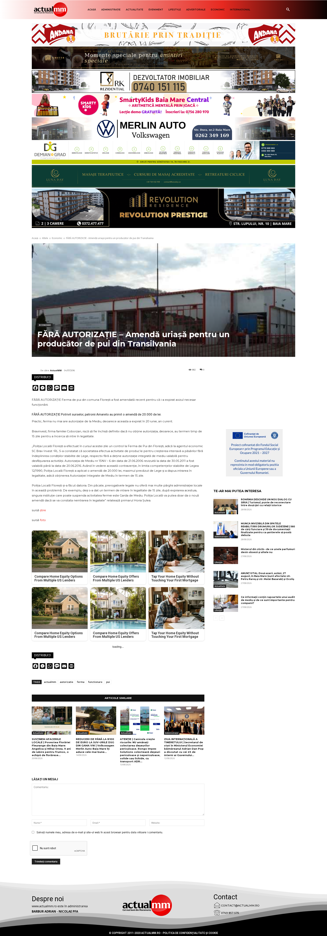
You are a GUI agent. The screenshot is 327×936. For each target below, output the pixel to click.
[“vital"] (254, 452)
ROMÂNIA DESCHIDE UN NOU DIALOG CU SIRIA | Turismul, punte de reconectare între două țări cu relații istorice (266, 502)
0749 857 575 (230, 913)
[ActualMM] (36, 370)
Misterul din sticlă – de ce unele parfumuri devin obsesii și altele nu (268, 551)
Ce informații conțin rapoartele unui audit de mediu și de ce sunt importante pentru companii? (268, 600)
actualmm (50, 682)
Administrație (171, 733)
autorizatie (66, 682)
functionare (95, 682)
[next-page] (222, 618)
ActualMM (56, 370)
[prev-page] (215, 618)
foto (43, 520)
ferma (80, 682)
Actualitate (38, 733)
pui (108, 682)
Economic (57, 238)
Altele (45, 238)
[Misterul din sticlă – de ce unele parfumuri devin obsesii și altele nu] (225, 555)
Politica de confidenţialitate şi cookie (190, 932)
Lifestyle (218, 562)
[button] (288, 9)
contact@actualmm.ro (240, 905)
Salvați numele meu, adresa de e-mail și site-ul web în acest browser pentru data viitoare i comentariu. (100, 832)
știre (43, 510)
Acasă (35, 238)
